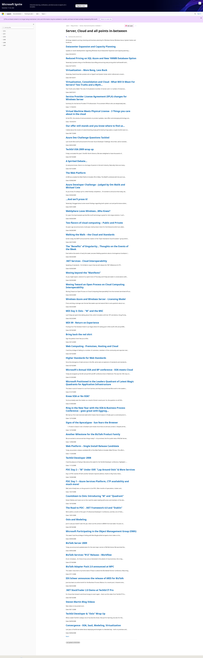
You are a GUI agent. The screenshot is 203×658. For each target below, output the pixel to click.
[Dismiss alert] (200, 3)
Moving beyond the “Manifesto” (83, 272)
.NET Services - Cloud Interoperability (86, 260)
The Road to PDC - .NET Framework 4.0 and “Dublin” (94, 507)
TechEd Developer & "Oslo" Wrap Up (85, 613)
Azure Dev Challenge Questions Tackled (87, 137)
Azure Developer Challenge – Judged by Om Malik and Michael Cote (95, 186)
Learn (67, 25)
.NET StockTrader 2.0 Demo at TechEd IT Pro (90, 590)
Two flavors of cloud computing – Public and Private (94, 222)
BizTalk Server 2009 (76, 542)
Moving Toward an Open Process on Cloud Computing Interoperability (95, 286)
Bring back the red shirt (79, 334)
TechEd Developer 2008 (78, 457)
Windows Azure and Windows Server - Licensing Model (96, 299)
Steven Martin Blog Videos (80, 601)
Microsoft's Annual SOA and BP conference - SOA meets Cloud (99, 369)
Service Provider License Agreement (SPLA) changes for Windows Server (96, 98)
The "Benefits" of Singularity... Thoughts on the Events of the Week (97, 248)
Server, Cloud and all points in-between (90, 25)
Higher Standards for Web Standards (86, 357)
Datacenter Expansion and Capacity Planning (91, 46)
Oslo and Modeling (76, 519)
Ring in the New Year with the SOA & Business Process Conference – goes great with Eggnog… (95, 409)
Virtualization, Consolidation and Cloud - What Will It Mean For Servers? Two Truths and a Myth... (100, 83)
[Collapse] (33, 24)
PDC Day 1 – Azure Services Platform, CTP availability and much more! (97, 483)
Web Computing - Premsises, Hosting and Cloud (92, 346)
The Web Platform (76, 172)
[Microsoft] (3, 14)
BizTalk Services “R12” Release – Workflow (89, 554)
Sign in (199, 14)
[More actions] (135, 25)
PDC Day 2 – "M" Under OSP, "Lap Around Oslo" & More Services (100, 469)
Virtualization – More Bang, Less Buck (86, 70)
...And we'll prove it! (77, 199)
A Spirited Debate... (76, 161)
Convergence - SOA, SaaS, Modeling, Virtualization (93, 625)
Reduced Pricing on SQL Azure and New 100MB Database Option (101, 58)
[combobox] (18, 27)
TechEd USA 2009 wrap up (80, 149)
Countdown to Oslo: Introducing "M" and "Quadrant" (95, 495)
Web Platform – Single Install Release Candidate (92, 446)
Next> (67, 636)
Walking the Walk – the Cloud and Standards (90, 234)
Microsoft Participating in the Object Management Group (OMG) (101, 531)
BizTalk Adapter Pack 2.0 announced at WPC (90, 566)
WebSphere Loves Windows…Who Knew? (88, 211)
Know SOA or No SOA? (77, 396)
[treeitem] (18, 31)
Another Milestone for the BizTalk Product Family (93, 434)
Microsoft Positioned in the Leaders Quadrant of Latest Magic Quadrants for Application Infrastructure (100, 383)
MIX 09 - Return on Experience (82, 322)
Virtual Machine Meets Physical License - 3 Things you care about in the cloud (98, 112)
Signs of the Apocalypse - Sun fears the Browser (92, 422)
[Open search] (195, 13)
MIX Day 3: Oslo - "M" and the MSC (84, 310)
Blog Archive (74, 25)
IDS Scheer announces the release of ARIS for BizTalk (95, 578)
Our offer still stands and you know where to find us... (95, 125)
